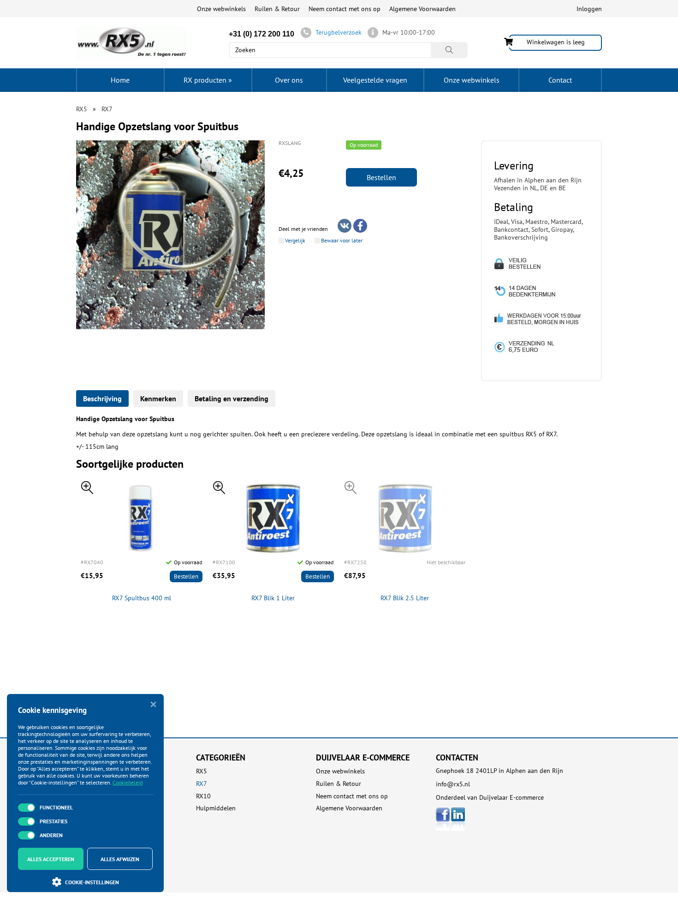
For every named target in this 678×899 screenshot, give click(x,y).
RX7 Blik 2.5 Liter (405, 598)
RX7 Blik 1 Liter (273, 598)
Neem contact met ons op (345, 9)
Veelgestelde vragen (375, 79)
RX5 (201, 771)
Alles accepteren (50, 859)
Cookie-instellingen (92, 882)
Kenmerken (158, 398)
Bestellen (381, 177)
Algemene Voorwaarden (422, 9)
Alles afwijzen (120, 859)
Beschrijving (102, 398)
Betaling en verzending (231, 398)
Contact (560, 79)
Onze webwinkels (221, 9)
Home (120, 79)
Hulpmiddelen (216, 808)
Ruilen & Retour (277, 9)
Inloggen (589, 9)
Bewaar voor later (342, 240)
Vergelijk (295, 240)
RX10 (203, 796)
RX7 (201, 784)
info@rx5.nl (453, 784)
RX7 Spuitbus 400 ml (141, 598)
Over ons (289, 79)
